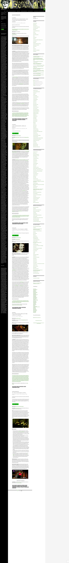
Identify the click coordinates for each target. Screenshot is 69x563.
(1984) (3, 41)
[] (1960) (4, 132)
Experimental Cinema (35, 104)
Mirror (3, 292)
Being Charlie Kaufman (35, 207)
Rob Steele (34, 307)
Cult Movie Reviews (35, 99)
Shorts (34, 47)
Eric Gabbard (34, 296)
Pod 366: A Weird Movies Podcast (37, 43)
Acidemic (34, 94)
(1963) (4, 301)
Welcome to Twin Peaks (35, 268)
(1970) (5, 101)
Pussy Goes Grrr (35, 259)
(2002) (5, 68)
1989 (13, 307)
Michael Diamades (35, 292)
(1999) (2, 282)
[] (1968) (4, 90)
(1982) (3, 117)
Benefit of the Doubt (35, 237)
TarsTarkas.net (34, 127)
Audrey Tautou (17, 137)
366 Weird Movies (3, 9)
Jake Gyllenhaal (18, 103)
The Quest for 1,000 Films (36, 198)
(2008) (3, 217)
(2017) (2, 183)
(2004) (2, 36)
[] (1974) (3, 276)
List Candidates (14, 124)
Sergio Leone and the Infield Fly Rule (37, 192)
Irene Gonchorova (35, 297)
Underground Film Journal (36, 140)
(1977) (5, 36)
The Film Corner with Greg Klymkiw (37, 194)
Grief (13, 119)
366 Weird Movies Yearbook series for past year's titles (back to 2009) (38, 323)
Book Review (34, 29)
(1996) (2, 210)
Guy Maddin (34, 212)
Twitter (34, 84)
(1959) (4, 207)
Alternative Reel (35, 233)
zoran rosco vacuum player (36, 273)
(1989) (4, 81)
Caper (15, 386)
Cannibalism (23, 485)
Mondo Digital (34, 118)
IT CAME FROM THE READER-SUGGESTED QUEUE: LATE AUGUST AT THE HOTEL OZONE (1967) (38, 59)
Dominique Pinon (14, 34)
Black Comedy (19, 485)
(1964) (4, 152)
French (25, 386)
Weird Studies (34, 267)
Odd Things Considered (35, 254)
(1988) (5, 248)
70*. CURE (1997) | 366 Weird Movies (37, 56)
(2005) (4, 216)
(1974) (3, 222)
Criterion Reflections (35, 163)
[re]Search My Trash (35, 90)
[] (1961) (4, 155)
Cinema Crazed (35, 159)
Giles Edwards (34, 295)
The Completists (35, 262)
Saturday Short (35, 46)
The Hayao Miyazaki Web (36, 220)
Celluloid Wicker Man (35, 238)
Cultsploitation (35, 100)
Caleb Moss (34, 303)
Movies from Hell (35, 121)
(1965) (2, 199)
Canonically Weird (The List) (15, 391)
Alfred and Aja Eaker (35, 294)
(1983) (3, 173)
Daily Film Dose (35, 164)
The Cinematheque (35, 193)
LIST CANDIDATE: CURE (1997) (38, 56)
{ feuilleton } (34, 227)
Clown (26, 485)
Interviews (34, 38)
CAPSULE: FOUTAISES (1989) (19, 229)
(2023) (3, 296)
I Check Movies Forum (35, 249)
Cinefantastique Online (35, 158)
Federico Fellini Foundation (36, 211)
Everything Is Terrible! (35, 244)
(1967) (4, 253)
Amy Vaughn (34, 311)
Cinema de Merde (35, 160)
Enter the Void (34, 103)
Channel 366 (34, 33)
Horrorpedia (34, 177)
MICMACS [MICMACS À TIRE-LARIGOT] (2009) (20, 314)
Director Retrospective (35, 34)
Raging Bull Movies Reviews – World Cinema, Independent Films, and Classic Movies (38, 189)
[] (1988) (3, 44)
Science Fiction (19, 119)
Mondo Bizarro (35, 117)
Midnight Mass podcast (35, 113)
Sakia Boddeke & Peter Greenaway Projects (38, 217)
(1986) (4, 151)
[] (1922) (3, 126)
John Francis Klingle (35, 300)
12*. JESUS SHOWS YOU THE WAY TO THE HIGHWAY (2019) (38, 68)
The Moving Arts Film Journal (36, 197)
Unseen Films (34, 141)
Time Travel (23, 119)
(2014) (4, 92)
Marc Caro (26, 160)
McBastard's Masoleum (35, 112)
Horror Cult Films (35, 108)
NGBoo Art (34, 122)
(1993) (5, 76)
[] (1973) (4, 147)
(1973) (3, 131)
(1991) (4, 253)
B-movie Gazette (35, 95)
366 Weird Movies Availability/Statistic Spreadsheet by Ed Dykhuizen (37, 229)
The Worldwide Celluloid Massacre (37, 139)
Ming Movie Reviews (35, 183)
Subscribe (2, 29)
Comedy (20, 307)
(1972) (3, 124)
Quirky (18, 387)
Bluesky (34, 80)
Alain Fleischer (21, 83)
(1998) (5, 190)
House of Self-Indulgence (36, 109)
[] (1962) (3, 108)
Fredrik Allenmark (35, 289)
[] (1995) (4, 75)
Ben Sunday (34, 308)
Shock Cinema (34, 126)
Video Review (34, 51)
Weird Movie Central (35, 144)
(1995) (3, 146)
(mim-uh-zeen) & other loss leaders (37, 226)
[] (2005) (5, 163)
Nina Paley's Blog (35, 216)
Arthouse (16, 485)
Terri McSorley (35, 301)
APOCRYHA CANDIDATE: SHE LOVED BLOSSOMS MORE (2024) (20, 20)
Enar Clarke (34, 291)
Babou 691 (34, 234)
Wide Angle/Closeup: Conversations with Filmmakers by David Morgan (37, 270)
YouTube (34, 85)
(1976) (3, 45)
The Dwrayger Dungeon (36, 130)
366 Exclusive (34, 24)
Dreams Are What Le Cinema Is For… (37, 168)
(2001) (4, 99)
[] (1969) (3, 130)
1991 (13, 485)
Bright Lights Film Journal (36, 155)
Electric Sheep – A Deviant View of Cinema (38, 169)
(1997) (3, 69)
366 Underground (35, 25)
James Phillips (34, 304)
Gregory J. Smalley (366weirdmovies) (21, 128)
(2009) (3, 142)
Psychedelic (16, 119)
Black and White (16, 307)
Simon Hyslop (34, 298)
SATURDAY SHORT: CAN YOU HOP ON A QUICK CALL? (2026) (38, 73)
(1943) (4, 169)
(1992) (3, 52)
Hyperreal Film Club (35, 178)
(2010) (4, 61)
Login (1, 21)
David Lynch (21, 285)
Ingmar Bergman (35, 213)
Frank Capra (23, 190)
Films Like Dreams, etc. (35, 173)
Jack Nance (16, 285)
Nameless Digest (35, 250)
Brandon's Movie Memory (36, 154)
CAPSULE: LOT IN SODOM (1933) (40, 65)
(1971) (4, 287)
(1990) (2, 48)
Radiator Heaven (35, 187)
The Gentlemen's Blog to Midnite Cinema (37, 131)
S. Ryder (34, 305)
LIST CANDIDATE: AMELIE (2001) (19, 126)
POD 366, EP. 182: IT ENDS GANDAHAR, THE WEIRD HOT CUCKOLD (38, 71)
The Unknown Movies (35, 136)
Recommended (19, 308)
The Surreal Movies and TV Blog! (36, 135)
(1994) (3, 127)
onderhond (34, 123)
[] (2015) (4, 269)
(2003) (2, 93)
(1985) (3, 179)
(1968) (4, 139)
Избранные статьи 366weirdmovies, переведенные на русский (37, 283)
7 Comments (21, 316)
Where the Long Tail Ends (36, 202)
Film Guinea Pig (35, 172)
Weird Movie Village (35, 145)
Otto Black (34, 290)
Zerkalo (4, 292)
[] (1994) (3, 72)
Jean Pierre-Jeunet (18, 318)
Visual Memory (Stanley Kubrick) (37, 221)
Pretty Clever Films (35, 186)
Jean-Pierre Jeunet (18, 135)
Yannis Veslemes (14, 120)
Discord (34, 81)
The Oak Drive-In (35, 132)
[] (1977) (5, 134)
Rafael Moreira (35, 302)
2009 (13, 386)
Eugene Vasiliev (35, 310)
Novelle (34, 253)
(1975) (5, 136)
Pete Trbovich (34, 309)
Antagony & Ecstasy (35, 151)
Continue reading (19, 482)
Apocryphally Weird (35, 28)
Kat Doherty (34, 293)
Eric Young (34, 312)
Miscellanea (34, 42)
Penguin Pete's (34, 258)
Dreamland (34, 208)
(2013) (5, 103)
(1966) (3, 110)
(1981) (4, 194)
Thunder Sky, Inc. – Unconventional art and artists (38, 263)
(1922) (2, 181)
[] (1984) (4, 156)
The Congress (4, 277)
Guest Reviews (14, 312)
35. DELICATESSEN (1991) (19, 393)
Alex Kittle (17, 316)
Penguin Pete (34, 66)
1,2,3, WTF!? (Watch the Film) (36, 91)
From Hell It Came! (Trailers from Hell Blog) (38, 245)
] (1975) (6, 292)
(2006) (4, 186)
